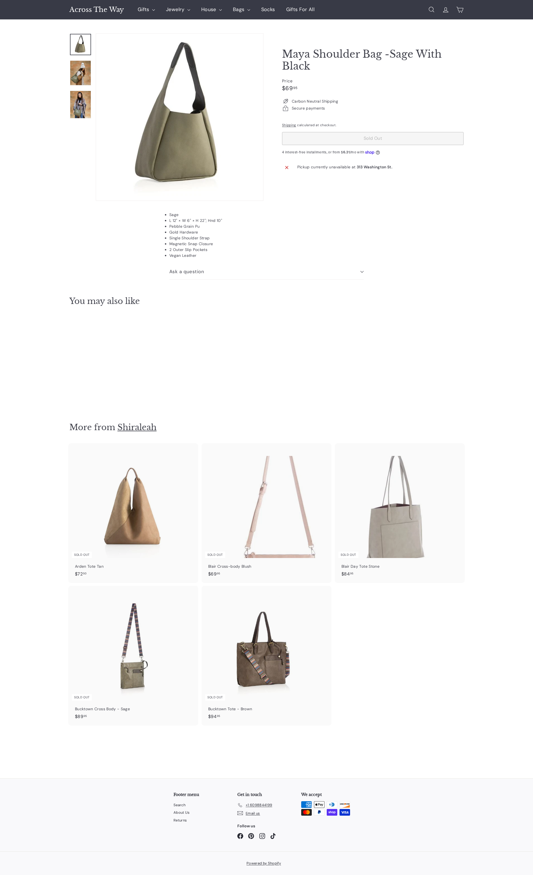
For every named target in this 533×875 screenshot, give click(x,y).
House (209, 9)
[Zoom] (179, 117)
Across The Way (96, 10)
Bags (239, 9)
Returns (180, 820)
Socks (268, 9)
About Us (182, 812)
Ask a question (186, 271)
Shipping (289, 125)
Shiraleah (137, 427)
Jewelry (176, 9)
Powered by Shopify (264, 863)
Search (179, 805)
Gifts (144, 9)
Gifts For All (300, 9)
